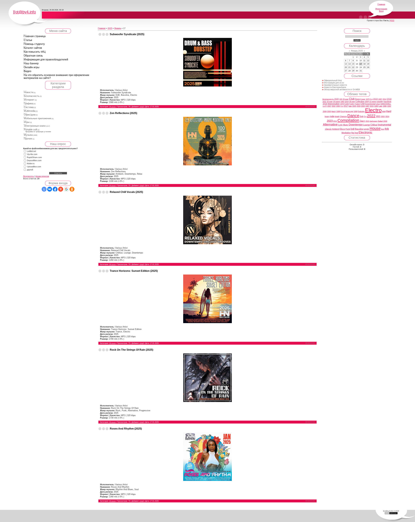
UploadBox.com (34, 167)
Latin (380, 106)
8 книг (362, 99)
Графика (28, 103)
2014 (387, 116)
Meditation (346, 133)
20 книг (330, 102)
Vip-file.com (32, 154)
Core (346, 104)
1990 (338, 106)
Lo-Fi (325, 106)
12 (368, 60)
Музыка (28, 135)
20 (346, 67)
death (337, 116)
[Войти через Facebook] (55, 189)
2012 (384, 99)
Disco (342, 129)
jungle (366, 129)
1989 (376, 106)
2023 (330, 120)
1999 (355, 111)
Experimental (370, 104)
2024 (367, 121)
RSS (392, 20)
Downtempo (356, 124)
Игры (27, 122)
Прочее (28, 138)
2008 (385, 121)
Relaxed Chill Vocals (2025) (126, 192)
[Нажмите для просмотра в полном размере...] (207, 86)
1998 (338, 111)
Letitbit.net (31, 151)
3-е (341, 106)
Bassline (359, 129)
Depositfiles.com (34, 160)
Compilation (348, 120)
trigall (142, 107)
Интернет (29, 99)
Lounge (366, 125)
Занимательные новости (335, 85)
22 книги (372, 102)
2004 (367, 102)
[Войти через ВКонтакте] (49, 189)
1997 (380, 99)
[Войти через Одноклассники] (72, 189)
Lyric (340, 125)
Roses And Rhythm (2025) (126, 428)
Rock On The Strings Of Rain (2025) (131, 349)
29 (353, 71)
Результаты (28, 176)
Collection (360, 101)
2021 (378, 116)
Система (29, 107)
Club (352, 99)
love (382, 129)
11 (364, 60)
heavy (327, 116)
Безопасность (31, 96)
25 (364, 67)
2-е (365, 116)
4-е (371, 99)
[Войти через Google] (66, 189)
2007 (329, 106)
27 (346, 71)
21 (349, 67)
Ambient (335, 129)
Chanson (343, 116)
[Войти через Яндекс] (60, 189)
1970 (342, 104)
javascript (349, 111)
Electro (373, 110)
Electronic (365, 132)
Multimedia (29, 111)
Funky (351, 104)
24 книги (336, 102)
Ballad (380, 121)
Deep (357, 99)
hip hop (354, 133)
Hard (388, 111)
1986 (385, 106)
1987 (367, 106)
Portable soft (30, 129)
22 (353, 67)
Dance (353, 115)
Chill (363, 104)
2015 (372, 106)
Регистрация (381, 9)
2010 (347, 102)
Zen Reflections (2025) (123, 113)
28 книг (352, 102)
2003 (363, 106)
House (375, 128)
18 (364, 64)
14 (349, 64)
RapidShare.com (34, 157)
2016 (325, 104)
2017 (346, 106)
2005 (354, 106)
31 (361, 71)
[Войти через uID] (44, 189)
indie (332, 116)
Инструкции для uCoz (334, 83)
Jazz (362, 121)
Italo (350, 106)
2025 (110, 28)
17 (361, 64)
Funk (348, 129)
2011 (324, 102)
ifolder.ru (31, 163)
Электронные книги (34, 126)
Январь (117, 28)
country (380, 101)
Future (357, 104)
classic (328, 129)
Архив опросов (42, 176)
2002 (334, 106)
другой (30, 170)
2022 (371, 116)
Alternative (330, 124)
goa (383, 111)
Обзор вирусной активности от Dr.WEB (342, 89)
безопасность (328, 99)
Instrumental (384, 124)
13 (346, 64)
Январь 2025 (357, 51)
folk (387, 128)
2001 (383, 116)
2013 (335, 121)
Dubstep (361, 111)
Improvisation (334, 104)
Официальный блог (333, 80)
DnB (352, 129)
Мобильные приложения (37, 118)
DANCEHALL (385, 104)
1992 (389, 106)
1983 (342, 102)
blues (345, 125)
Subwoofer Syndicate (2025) (127, 34)
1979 (368, 99)
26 (368, 67)
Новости (28, 92)
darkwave (374, 121)
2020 (336, 99)
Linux (378, 104)
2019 (375, 99)
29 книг (346, 99)
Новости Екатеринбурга (335, 87)
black (334, 111)
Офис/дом (29, 114)
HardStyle (387, 102)
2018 (389, 99)
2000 (329, 111)
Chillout (373, 125)
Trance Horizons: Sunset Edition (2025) (134, 271)
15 (353, 64)
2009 (359, 106)
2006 (325, 111)
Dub (361, 116)
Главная (381, 4)
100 (340, 99)
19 (368, 64)
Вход (381, 11)
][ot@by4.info (24, 12)
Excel (343, 111)
